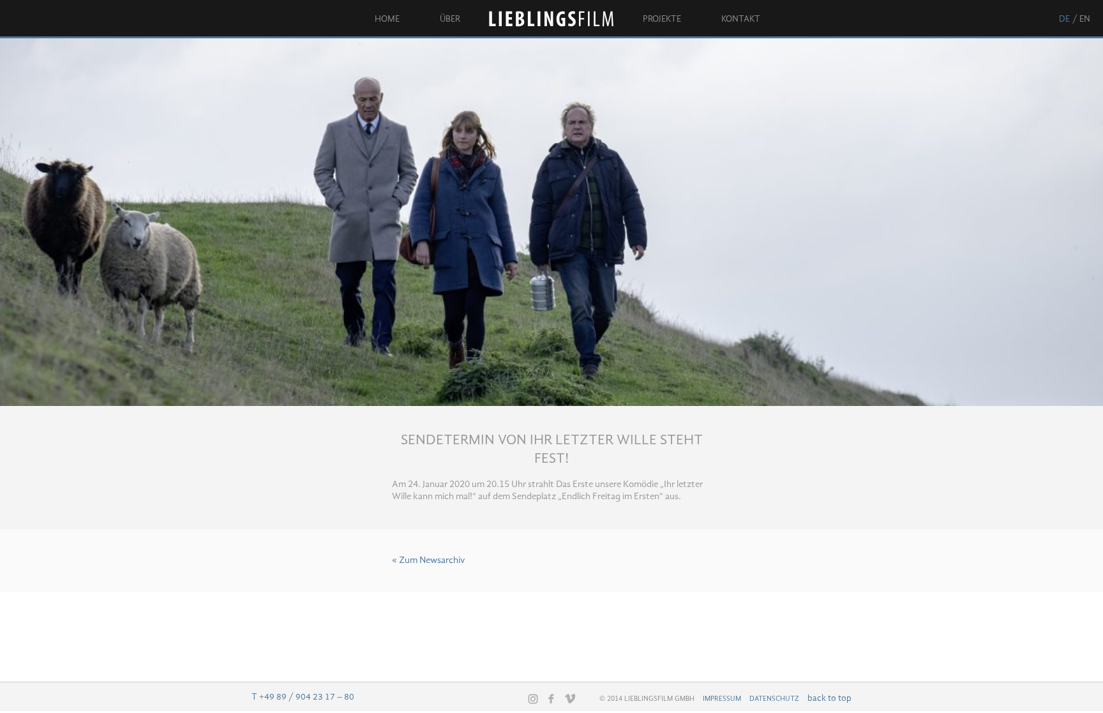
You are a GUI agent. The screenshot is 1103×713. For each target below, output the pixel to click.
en (1084, 19)
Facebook (551, 698)
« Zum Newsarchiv (428, 561)
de (1064, 19)
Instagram (533, 699)
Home (387, 19)
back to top (829, 698)
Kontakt (740, 19)
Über (450, 19)
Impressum (722, 699)
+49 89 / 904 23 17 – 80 (306, 697)
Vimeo (570, 698)
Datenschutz (774, 699)
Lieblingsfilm (551, 19)
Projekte (662, 19)
